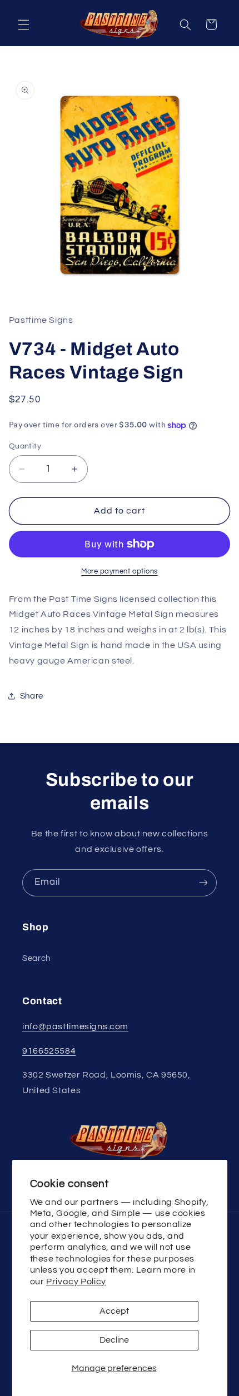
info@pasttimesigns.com (75, 1026)
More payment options (119, 571)
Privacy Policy (76, 1281)
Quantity (25, 446)
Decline (114, 1339)
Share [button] (31, 696)
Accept (114, 1311)
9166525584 (49, 1050)
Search (36, 958)
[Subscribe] (203, 882)
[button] (23, 24)
